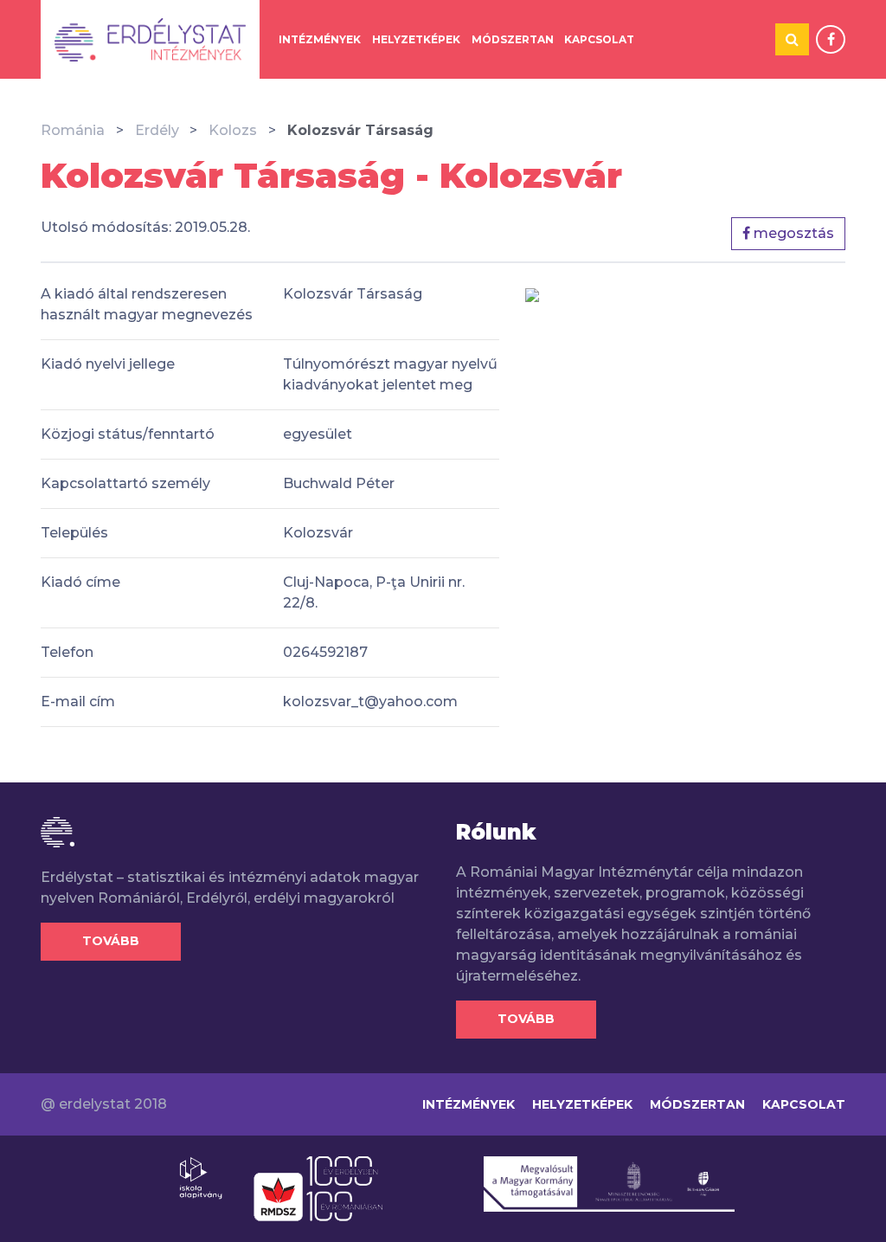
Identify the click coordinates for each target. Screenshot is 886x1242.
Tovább (110, 941)
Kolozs (233, 130)
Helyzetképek (416, 39)
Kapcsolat (599, 39)
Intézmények (320, 39)
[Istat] (150, 39)
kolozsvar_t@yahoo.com (370, 701)
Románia (73, 130)
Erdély (157, 130)
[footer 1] (200, 1177)
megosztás (792, 233)
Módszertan (513, 39)
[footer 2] (318, 1187)
